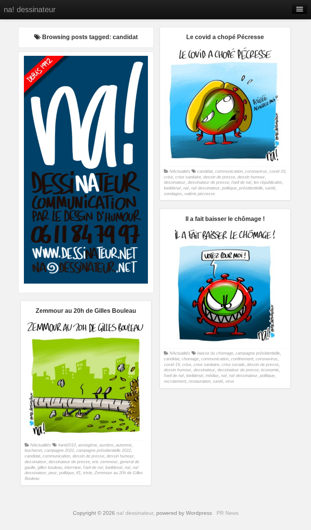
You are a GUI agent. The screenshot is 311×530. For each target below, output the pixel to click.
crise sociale (233, 364)
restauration (199, 381)
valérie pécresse (199, 193)
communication (229, 171)
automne (124, 445)
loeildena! (172, 188)
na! (186, 188)
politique (229, 188)
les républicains (268, 182)
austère (106, 445)
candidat (205, 171)
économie (270, 370)
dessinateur (174, 182)
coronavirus (256, 171)
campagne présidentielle (258, 353)
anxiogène (87, 445)
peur (53, 472)
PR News (228, 513)
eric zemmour (105, 461)
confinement (242, 358)
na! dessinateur (30, 9)
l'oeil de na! (241, 182)
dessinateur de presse (208, 182)
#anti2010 (67, 445)
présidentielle (251, 188)
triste (87, 472)
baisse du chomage (215, 353)
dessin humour (251, 177)
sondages (173, 193)
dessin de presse (219, 177)
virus (229, 381)
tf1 (78, 472)
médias (212, 375)
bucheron (33, 450)
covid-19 (277, 171)
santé (270, 188)
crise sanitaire (188, 177)
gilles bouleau (50, 467)
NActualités (180, 171)
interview (72, 467)
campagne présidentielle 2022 (103, 450)
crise (168, 177)
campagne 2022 (59, 450)
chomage (190, 358)
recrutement (175, 381)
